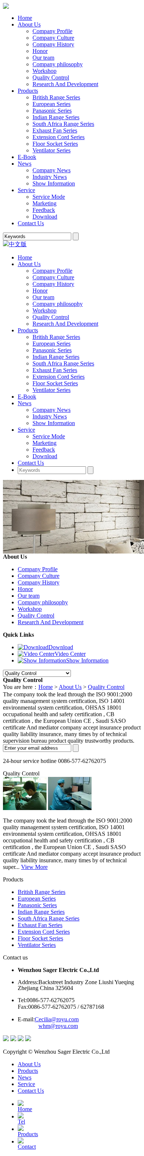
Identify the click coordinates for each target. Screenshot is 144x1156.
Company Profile (52, 31)
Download (44, 216)
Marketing (44, 203)
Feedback (43, 210)
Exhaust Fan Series (54, 130)
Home (25, 18)
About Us (29, 24)
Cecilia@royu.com (57, 1019)
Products (28, 91)
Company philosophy (57, 64)
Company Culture (53, 38)
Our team (43, 57)
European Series (51, 104)
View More (34, 867)
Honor (40, 51)
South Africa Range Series (63, 124)
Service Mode (48, 197)
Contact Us (31, 223)
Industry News (49, 177)
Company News (51, 170)
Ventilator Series (51, 150)
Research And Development (65, 84)
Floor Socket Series (55, 144)
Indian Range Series (55, 117)
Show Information (53, 183)
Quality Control (50, 77)
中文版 (18, 244)
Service (26, 190)
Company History (53, 44)
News (24, 163)
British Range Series (56, 97)
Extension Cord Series (58, 137)
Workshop (44, 71)
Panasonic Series (52, 110)
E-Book (27, 157)
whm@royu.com (58, 1026)
